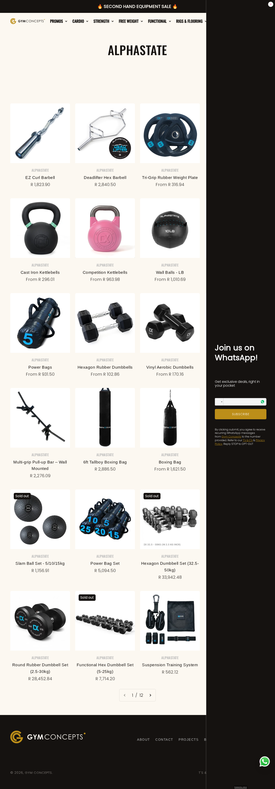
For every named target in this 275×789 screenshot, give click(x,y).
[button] (219, 401)
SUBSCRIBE (240, 414)
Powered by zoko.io (240, 787)
